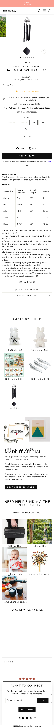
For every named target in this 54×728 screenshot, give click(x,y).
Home (26, 62)
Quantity (27, 136)
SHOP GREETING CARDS (20, 487)
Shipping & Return (27, 290)
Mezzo (24, 122)
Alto (34, 122)
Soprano (12, 122)
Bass (27, 129)
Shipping (17, 79)
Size (26, 118)
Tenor (43, 122)
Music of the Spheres (27, 66)
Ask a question (27, 295)
